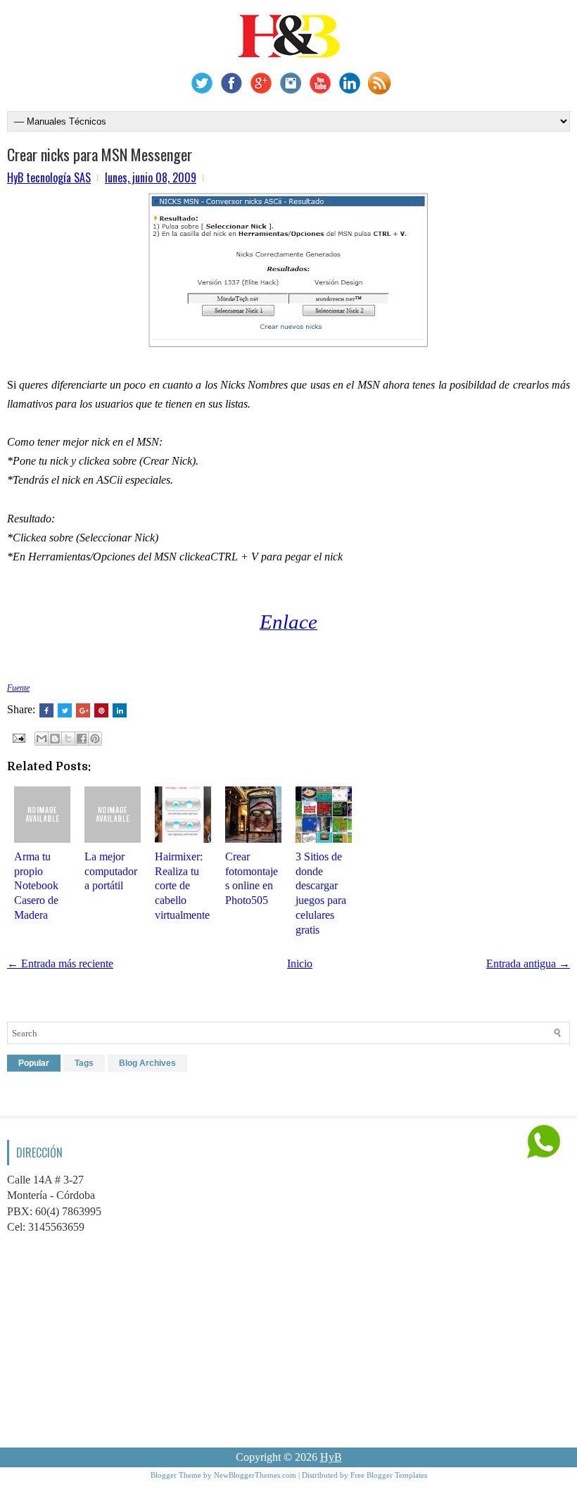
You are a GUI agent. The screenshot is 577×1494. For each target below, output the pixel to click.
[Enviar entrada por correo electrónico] (17, 737)
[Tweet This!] (65, 710)
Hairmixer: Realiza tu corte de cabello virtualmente (182, 885)
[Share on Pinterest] (101, 710)
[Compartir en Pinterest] (95, 739)
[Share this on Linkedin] (120, 710)
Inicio (299, 963)
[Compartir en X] (68, 739)
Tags (84, 1063)
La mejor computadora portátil (110, 871)
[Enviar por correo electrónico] (41, 739)
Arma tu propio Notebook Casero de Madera (36, 885)
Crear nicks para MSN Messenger (99, 154)
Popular (33, 1063)
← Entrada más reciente (60, 963)
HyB (331, 1457)
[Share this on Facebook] (46, 710)
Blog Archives (147, 1063)
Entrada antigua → (528, 963)
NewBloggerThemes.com (255, 1475)
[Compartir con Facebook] (82, 739)
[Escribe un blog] (55, 739)
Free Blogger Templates (388, 1475)
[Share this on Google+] (83, 710)
